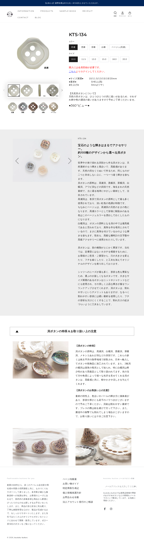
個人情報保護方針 (72, 492)
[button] (115, 15)
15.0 (104, 59)
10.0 (73, 59)
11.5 (83, 59)
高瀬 (73, 47)
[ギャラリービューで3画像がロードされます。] (40, 90)
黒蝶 (83, 47)
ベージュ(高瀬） (119, 47)
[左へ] (4, 90)
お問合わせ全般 (71, 497)
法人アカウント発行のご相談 (78, 502)
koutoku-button (20, 537)
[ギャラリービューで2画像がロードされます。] (27, 90)
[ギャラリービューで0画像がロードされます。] (14, 90)
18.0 (114, 59)
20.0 (124, 59)
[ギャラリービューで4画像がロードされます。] (52, 90)
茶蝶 (93, 47)
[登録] (135, 486)
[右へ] (62, 90)
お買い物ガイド (71, 483)
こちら (72, 71)
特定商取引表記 (71, 488)
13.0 (94, 59)
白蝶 (104, 47)
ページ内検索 (70, 479)
